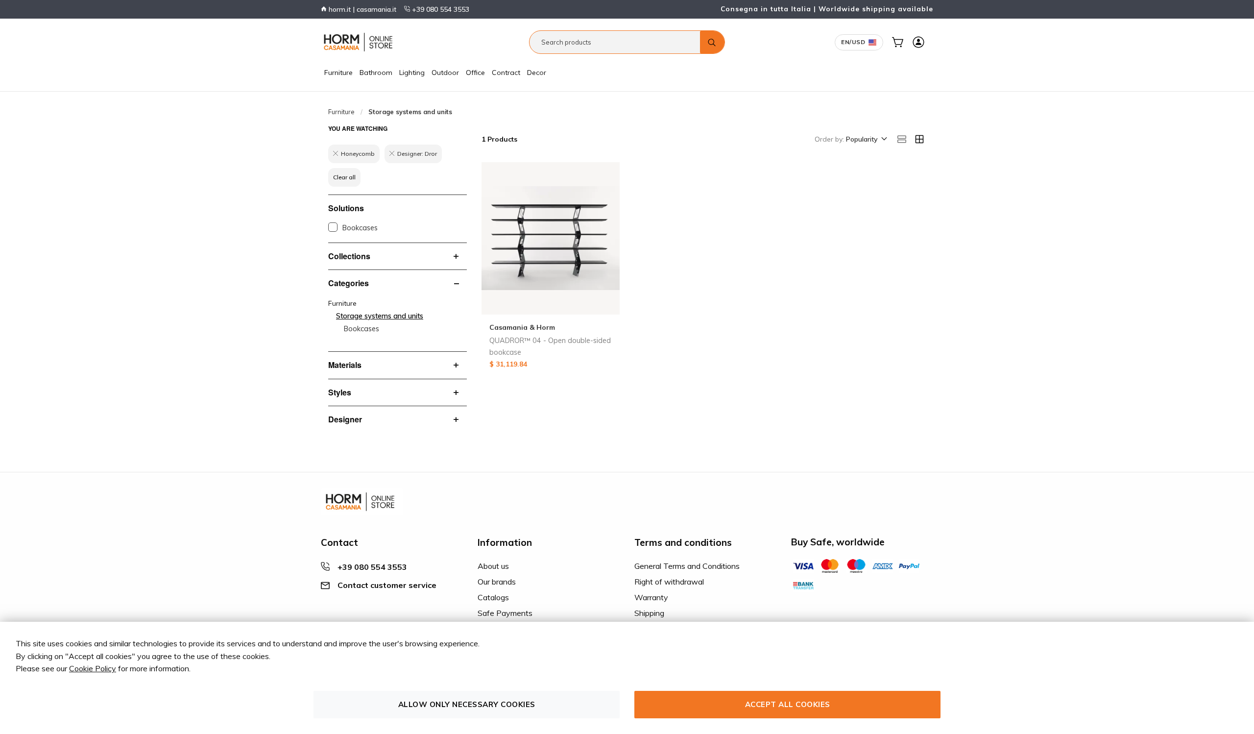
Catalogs (493, 597)
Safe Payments (505, 613)
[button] (866, 139)
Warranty (651, 597)
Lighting (412, 72)
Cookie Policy (92, 668)
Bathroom (376, 72)
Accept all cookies (787, 704)
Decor (536, 72)
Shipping (649, 613)
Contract (506, 72)
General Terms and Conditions (687, 566)
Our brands (497, 582)
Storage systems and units (379, 316)
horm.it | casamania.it (361, 9)
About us (493, 566)
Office (475, 72)
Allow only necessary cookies (466, 704)
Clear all (344, 177)
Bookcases (360, 227)
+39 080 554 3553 (439, 9)
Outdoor (445, 72)
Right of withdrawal (669, 582)
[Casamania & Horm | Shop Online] (360, 42)
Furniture (338, 72)
